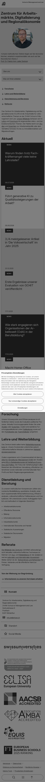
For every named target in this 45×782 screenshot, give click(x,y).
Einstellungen (23, 408)
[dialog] (22, 391)
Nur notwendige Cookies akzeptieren (22, 401)
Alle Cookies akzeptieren (22, 394)
